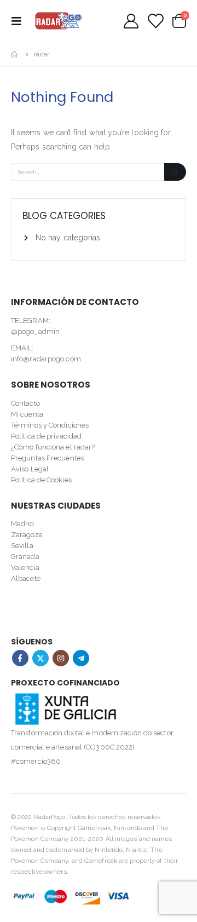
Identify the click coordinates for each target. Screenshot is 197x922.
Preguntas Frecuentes (47, 458)
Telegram (81, 658)
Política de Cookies (41, 480)
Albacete (25, 578)
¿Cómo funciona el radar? (53, 447)
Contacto (25, 403)
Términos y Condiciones (50, 425)
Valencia (25, 567)
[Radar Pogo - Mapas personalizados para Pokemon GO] (58, 20)
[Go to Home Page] (15, 54)
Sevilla (22, 545)
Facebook (20, 658)
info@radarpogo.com (46, 359)
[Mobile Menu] (19, 20)
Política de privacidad (46, 436)
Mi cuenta (27, 414)
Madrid (22, 524)
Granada (25, 556)
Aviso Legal (30, 469)
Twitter (40, 658)
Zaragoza (27, 535)
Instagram (61, 658)
